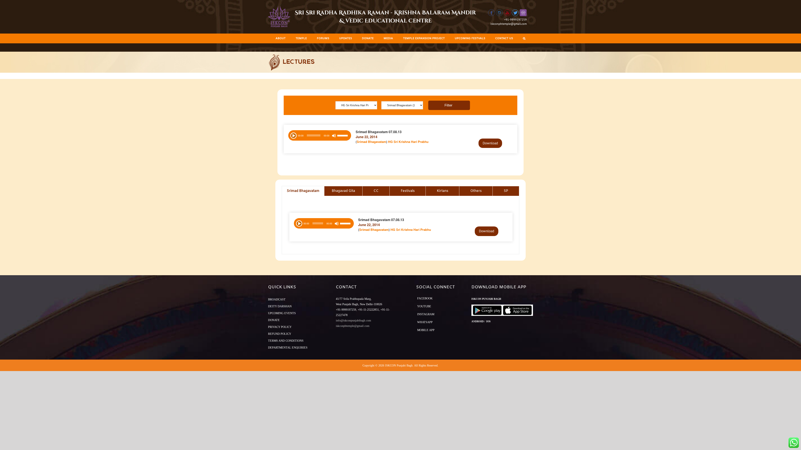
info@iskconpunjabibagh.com (353, 320)
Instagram (425, 314)
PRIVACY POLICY (280, 327)
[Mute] (334, 136)
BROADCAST (277, 299)
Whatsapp (425, 322)
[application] (319, 135)
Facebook (425, 298)
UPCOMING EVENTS (282, 313)
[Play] (293, 135)
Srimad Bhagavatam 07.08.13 (379, 131)
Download (490, 143)
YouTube (424, 306)
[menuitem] (281, 38)
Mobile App (426, 330)
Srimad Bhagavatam (371, 141)
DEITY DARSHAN (280, 306)
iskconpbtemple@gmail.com (508, 24)
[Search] (524, 38)
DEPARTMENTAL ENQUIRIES (287, 347)
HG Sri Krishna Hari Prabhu (408, 141)
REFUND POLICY (279, 333)
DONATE (274, 320)
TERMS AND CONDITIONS (286, 340)
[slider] (343, 136)
